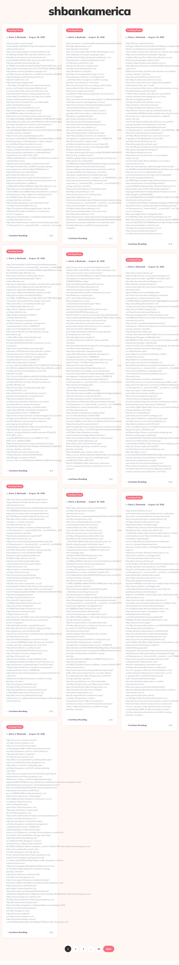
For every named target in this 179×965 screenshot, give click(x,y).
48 (98, 949)
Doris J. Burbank (17, 37)
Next (108, 949)
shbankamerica (90, 11)
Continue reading (18, 235)
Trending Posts (15, 30)
